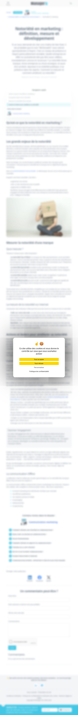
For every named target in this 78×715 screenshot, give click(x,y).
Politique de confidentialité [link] (39, 371)
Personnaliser (39, 367)
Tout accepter (39, 359)
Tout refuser (39, 363)
